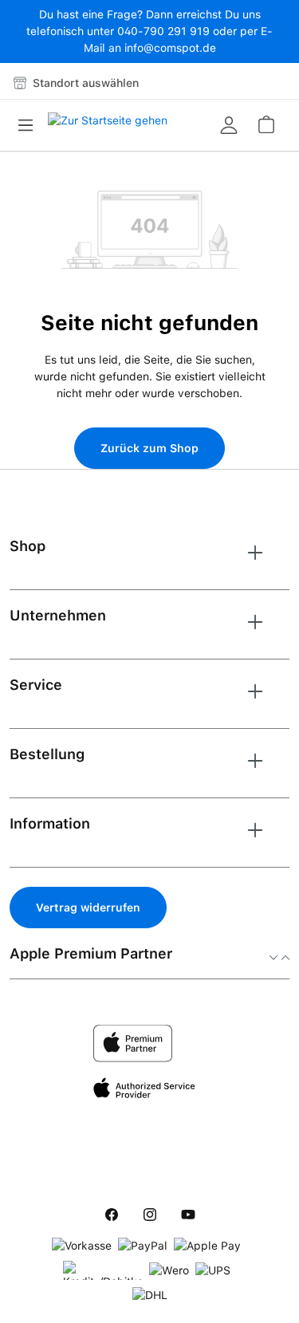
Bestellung (47, 754)
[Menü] (30, 125)
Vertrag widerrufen (88, 907)
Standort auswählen (84, 83)
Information (50, 823)
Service (36, 684)
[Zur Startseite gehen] (107, 125)
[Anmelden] (229, 125)
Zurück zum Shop (149, 448)
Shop (27, 545)
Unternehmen (58, 615)
